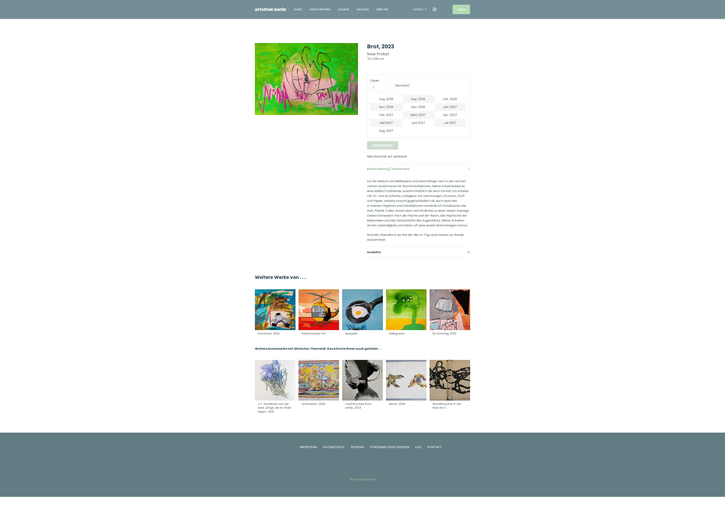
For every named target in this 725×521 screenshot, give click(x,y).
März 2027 (418, 115)
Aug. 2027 (386, 131)
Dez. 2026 (418, 107)
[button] (352, 9)
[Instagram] (434, 9)
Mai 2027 (386, 123)
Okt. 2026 (450, 99)
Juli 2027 (450, 123)
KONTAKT (434, 447)
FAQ (418, 447)
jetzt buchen (383, 145)
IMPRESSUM (308, 447)
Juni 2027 (418, 123)
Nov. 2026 (386, 107)
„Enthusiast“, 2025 (313, 404)
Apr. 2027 (450, 115)
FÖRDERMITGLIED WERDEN (389, 447)
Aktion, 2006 (397, 404)
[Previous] (258, 390)
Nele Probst (378, 54)
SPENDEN (357, 447)
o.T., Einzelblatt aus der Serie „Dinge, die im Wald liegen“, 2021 (274, 407)
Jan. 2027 (450, 107)
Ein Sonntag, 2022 (444, 333)
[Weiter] (466, 390)
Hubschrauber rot (313, 333)
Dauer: (375, 80)
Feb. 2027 (386, 115)
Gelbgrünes (397, 333)
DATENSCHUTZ (334, 447)
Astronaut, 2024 (269, 333)
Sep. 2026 (418, 99)
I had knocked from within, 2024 (358, 406)
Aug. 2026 (386, 99)
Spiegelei (351, 333)
